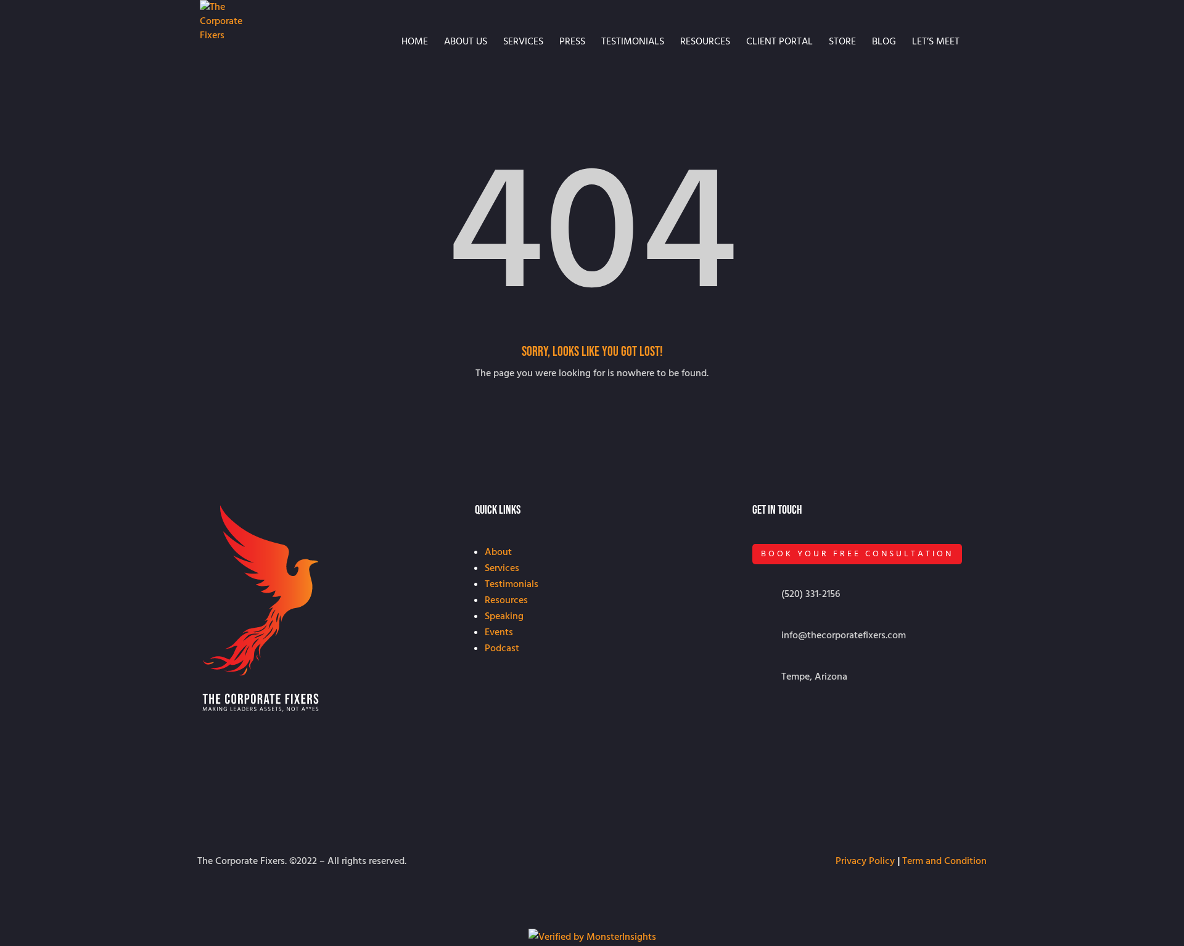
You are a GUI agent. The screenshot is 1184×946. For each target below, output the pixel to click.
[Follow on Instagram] (762, 720)
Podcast (502, 648)
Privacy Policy (865, 861)
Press (572, 42)
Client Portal (779, 42)
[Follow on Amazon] (811, 720)
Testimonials (632, 42)
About (498, 552)
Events (499, 632)
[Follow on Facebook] (836, 720)
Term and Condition (944, 861)
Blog (884, 42)
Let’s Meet (936, 42)
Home (414, 42)
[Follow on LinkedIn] (787, 720)
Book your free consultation (857, 554)
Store (842, 42)
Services (523, 42)
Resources (705, 42)
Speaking (504, 616)
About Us (465, 42)
